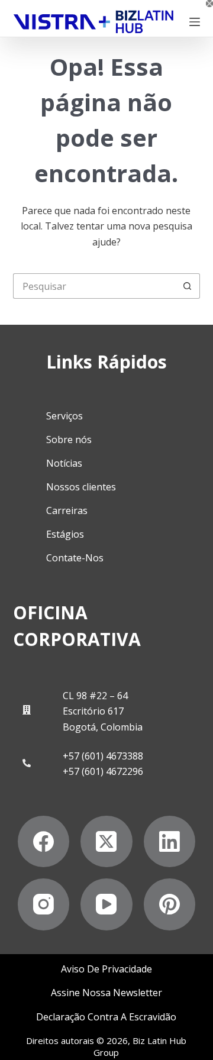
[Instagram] (44, 904)
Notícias (64, 463)
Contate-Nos (75, 557)
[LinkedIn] (170, 842)
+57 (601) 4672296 (103, 771)
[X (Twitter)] (106, 842)
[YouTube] (106, 904)
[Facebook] (44, 842)
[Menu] (194, 22)
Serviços (64, 415)
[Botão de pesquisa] (187, 286)
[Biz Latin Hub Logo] (93, 22)
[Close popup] (209, 3)
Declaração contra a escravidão (106, 1017)
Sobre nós (69, 439)
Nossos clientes (81, 486)
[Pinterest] (170, 904)
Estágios (65, 534)
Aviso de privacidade (106, 969)
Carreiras (67, 510)
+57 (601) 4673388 (103, 755)
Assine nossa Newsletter (106, 993)
